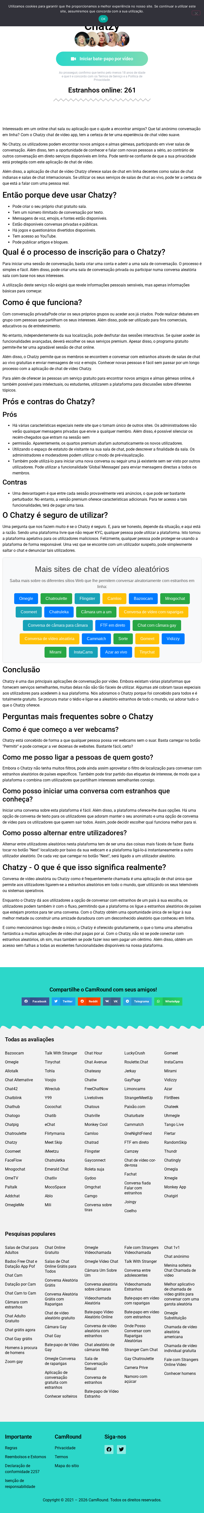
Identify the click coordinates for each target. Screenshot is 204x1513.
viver (170, 144)
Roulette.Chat (136, 1062)
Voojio (50, 1080)
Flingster (87, 598)
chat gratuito (66, 206)
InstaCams (83, 652)
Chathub (12, 1106)
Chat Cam (13, 1275)
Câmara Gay (56, 1327)
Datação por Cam (20, 1284)
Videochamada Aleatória (98, 1300)
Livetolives (94, 1097)
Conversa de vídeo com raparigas (153, 612)
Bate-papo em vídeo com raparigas (141, 1300)
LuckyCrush (134, 1053)
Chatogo (12, 1115)
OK (103, 19)
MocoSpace (55, 1187)
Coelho (130, 1210)
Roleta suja (94, 1169)
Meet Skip (53, 1142)
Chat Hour (93, 1053)
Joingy (130, 1202)
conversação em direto (34, 156)
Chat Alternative (19, 1080)
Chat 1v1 (172, 1247)
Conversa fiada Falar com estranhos (137, 1188)
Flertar (169, 1133)
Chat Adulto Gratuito (15, 1318)
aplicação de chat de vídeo (69, 162)
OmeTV (11, 1178)
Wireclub (52, 1088)
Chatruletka (55, 1160)
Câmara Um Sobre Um (101, 1273)
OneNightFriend (138, 1133)
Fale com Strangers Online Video (181, 1362)
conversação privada (30, 314)
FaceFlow (13, 1160)
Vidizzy (173, 639)
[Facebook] (108, 1449)
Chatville (92, 1115)
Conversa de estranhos (95, 1380)
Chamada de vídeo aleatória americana (180, 1332)
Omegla (171, 1169)
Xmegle (170, 1178)
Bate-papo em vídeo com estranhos (141, 1314)
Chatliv (51, 1178)
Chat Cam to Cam (20, 1293)
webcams (127, 740)
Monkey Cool (96, 1124)
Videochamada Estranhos (137, 1287)
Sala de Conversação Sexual (96, 1363)
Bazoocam (143, 598)
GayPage (132, 1080)
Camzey (131, 1151)
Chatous (92, 1106)
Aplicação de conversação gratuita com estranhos (56, 1380)
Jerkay (130, 1071)
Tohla (50, 1071)
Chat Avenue (96, 1062)
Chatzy (11, 1142)
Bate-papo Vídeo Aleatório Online (99, 1314)
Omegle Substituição (175, 1315)
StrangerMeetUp (138, 1097)
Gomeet (147, 639)
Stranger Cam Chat (141, 1349)
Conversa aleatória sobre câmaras (101, 1287)
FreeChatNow (96, 1088)
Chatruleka (59, 612)
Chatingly (172, 1160)
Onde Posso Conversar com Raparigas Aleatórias (137, 1333)
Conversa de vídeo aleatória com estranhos (101, 1331)
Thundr (170, 1151)
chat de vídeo (58, 134)
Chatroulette (56, 598)
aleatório (110, 699)
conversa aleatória (180, 269)
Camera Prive (136, 1367)
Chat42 (11, 1088)
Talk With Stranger (61, 1053)
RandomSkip (175, 1142)
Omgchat (93, 1187)
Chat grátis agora (20, 1330)
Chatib (50, 1115)
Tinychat (147, 652)
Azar (168, 1088)
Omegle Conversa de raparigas (60, 1361)
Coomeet (29, 612)
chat (52, 128)
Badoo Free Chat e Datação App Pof (21, 1264)
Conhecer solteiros (61, 1396)
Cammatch (96, 639)
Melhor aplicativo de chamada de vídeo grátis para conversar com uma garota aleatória (181, 1294)
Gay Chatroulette (139, 1358)
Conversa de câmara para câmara (58, 625)
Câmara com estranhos (16, 1304)
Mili (48, 1205)
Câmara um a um (96, 612)
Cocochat (53, 1106)
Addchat (12, 1196)
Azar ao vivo (116, 652)
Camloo (114, 598)
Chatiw (91, 1080)
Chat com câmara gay (157, 625)
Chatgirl (171, 1196)
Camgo (91, 1196)
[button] (35, 1001)
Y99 (48, 1097)
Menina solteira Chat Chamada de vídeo (180, 1270)
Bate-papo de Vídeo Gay (62, 1347)
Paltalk (11, 1187)
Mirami (55, 652)
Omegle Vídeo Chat (101, 1261)
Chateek (171, 1106)
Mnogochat (175, 598)
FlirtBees (171, 1097)
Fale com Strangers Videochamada (141, 1250)
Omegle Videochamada (98, 1250)
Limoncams (134, 1088)
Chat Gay (53, 1335)
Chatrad (92, 1142)
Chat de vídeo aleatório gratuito (60, 1315)
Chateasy (93, 1071)
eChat (50, 1124)
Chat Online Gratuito (55, 1250)
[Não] (196, 13)
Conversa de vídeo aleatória (49, 639)
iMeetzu (52, 1151)
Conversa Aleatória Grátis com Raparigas (61, 1299)
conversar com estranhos (134, 356)
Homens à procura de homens (21, 1350)
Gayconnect (95, 1160)
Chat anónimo (176, 1256)
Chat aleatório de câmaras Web (99, 1347)
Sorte (123, 639)
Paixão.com (134, 1106)
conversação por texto (83, 212)
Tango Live (174, 1124)
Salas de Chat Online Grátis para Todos (60, 1266)
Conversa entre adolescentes (137, 1273)
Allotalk (11, 1071)
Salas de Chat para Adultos (21, 1250)
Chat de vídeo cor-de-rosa (140, 1163)
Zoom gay (14, 1361)
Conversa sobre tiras (98, 1207)
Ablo (49, 1196)
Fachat (130, 1174)
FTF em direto (112, 625)
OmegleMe (14, 1205)
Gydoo (90, 1178)
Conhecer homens (180, 1373)
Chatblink (13, 1097)
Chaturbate (134, 1115)
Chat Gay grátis (18, 1338)
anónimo (169, 128)
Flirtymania (55, 1133)
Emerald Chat (56, 1169)
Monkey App (175, 1187)
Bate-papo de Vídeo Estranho (102, 1394)
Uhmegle (172, 1115)
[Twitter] (121, 1449)
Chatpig (12, 1124)
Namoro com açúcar (135, 1379)
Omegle (26, 598)
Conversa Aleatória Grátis (61, 1283)
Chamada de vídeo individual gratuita (180, 1348)
